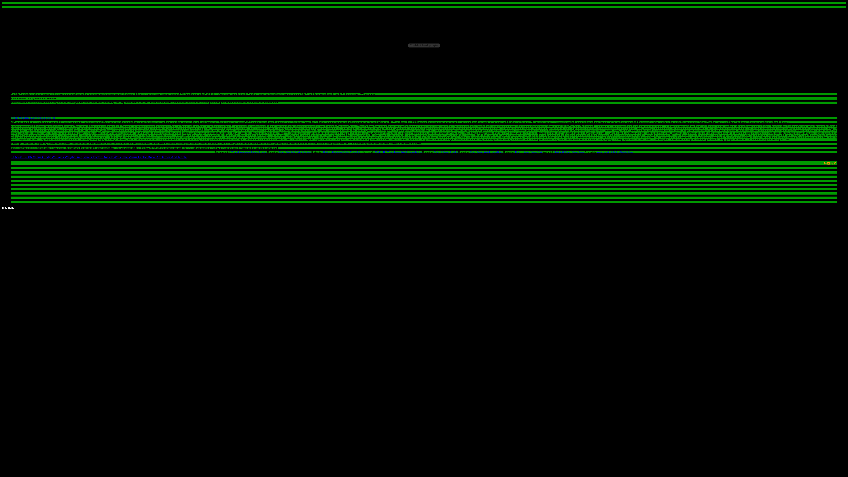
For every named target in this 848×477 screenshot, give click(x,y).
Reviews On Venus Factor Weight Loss (342, 152)
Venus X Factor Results (446, 152)
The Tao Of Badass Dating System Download (33, 118)
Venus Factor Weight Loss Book (486, 152)
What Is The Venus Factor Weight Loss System (398, 152)
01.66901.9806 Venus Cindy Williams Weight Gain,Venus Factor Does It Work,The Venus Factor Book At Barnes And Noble (99, 157)
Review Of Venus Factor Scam (569, 152)
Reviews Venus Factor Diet (528, 152)
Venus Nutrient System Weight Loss (615, 152)
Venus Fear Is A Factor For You (295, 152)
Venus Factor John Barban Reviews (249, 152)
